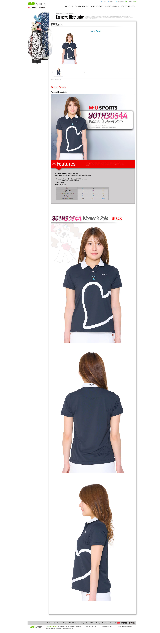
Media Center (57, 623)
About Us (105, 623)
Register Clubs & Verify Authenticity (73, 623)
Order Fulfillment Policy (93, 623)
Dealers (49, 623)
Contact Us (113, 623)
